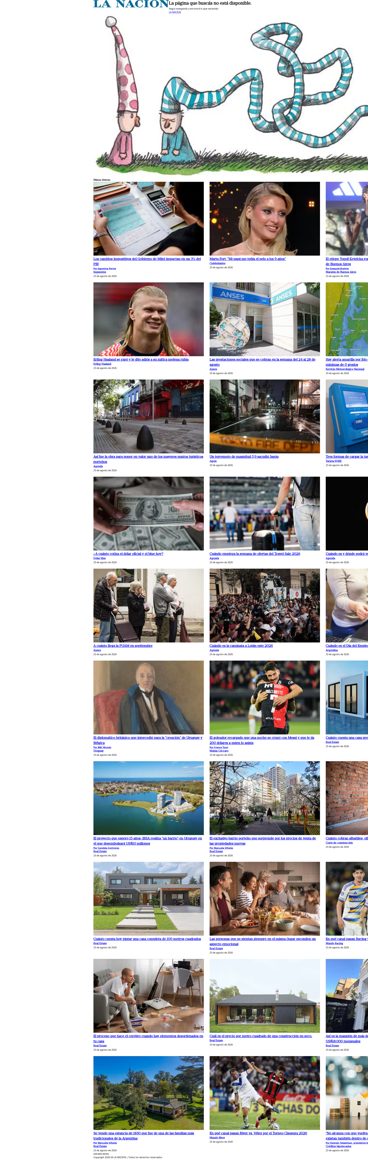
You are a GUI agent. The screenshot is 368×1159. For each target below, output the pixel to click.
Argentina (332, 650)
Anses (213, 369)
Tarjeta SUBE (334, 461)
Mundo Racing (334, 943)
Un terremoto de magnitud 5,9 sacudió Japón (244, 457)
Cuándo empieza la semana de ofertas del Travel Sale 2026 (255, 554)
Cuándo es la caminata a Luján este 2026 (241, 646)
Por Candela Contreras (106, 848)
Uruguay (98, 751)
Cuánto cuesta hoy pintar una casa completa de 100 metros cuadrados (147, 939)
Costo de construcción (339, 843)
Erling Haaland (102, 364)
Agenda (98, 466)
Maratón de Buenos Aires (341, 272)
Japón (213, 461)
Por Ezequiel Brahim (337, 268)
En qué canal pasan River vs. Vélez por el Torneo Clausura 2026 (258, 1133)
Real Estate (332, 742)
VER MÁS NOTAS (101, 1154)
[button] (148, 219)
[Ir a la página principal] (131, 6)
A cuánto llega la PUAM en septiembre (123, 646)
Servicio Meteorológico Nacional (345, 369)
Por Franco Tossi (219, 747)
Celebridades (217, 263)
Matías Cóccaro (219, 751)
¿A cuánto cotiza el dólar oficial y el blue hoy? (128, 554)
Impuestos (99, 272)
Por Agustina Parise (104, 268)
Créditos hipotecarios (338, 1146)
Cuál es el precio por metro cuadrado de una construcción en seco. (261, 1036)
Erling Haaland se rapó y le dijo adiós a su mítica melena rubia (141, 359)
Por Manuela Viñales (221, 848)
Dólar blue (99, 558)
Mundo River (217, 1138)
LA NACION (175, 12)
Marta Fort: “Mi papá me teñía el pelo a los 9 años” (248, 259)
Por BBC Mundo (102, 747)
